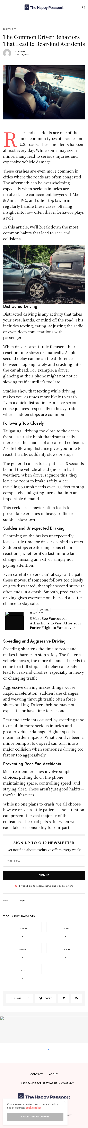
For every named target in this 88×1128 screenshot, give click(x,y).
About (53, 1074)
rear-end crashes (28, 771)
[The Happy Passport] (43, 7)
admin (21, 51)
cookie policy (33, 1108)
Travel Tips (9, 29)
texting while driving (56, 390)
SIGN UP (44, 875)
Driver (22, 901)
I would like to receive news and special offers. (46, 886)
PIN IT (46, 274)
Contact (36, 1074)
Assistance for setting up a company (47, 1083)
